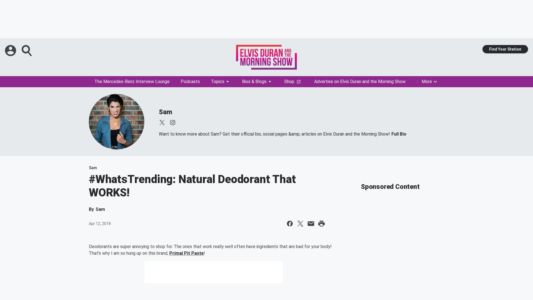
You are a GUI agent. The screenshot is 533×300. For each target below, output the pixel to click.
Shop (289, 81)
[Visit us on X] (162, 122)
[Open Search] (27, 50)
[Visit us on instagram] (172, 122)
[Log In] (11, 50)
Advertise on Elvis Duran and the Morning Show (360, 81)
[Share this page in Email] (311, 224)
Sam (165, 112)
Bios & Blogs (254, 81)
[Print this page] (321, 224)
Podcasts (190, 81)
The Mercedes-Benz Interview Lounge (132, 81)
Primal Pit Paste (186, 253)
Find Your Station (505, 49)
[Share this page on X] (300, 224)
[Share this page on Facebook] (290, 224)
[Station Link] (266, 57)
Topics (217, 81)
